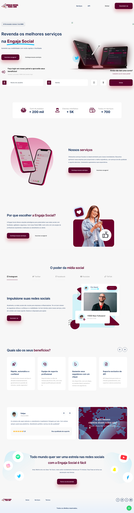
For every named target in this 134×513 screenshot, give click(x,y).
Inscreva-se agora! (10, 57)
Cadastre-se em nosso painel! (121, 73)
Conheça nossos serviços (33, 57)
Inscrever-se (123, 6)
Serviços (79, 6)
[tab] (12, 276)
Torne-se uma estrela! (67, 481)
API (89, 6)
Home (27, 500)
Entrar (107, 6)
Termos (48, 500)
